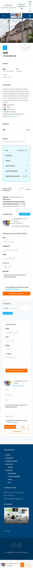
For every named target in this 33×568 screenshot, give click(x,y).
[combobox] (16, 267)
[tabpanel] (16, 516)
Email (4, 254)
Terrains (8, 455)
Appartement (12, 473)
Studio (10, 479)
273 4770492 (17, 223)
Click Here (23, 206)
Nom (4, 238)
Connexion (7, 531)
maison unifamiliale (14, 476)
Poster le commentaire (16, 370)
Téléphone (6, 246)
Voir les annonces (24, 214)
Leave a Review (8, 313)
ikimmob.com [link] (15, 116)
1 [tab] (12, 527)
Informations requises (16, 293)
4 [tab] (20, 527)
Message (6, 271)
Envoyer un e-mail (10, 427)
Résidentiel (9, 470)
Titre (7, 337)
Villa (9, 482)
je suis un (6, 263)
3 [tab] (17, 527)
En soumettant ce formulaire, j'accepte (17, 288)
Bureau (10, 467)
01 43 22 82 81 (15, 226)
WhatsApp (26, 226)
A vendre (5, 52)
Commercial (9, 464)
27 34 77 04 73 (8, 5)
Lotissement (9, 458)
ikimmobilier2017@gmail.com (8, 7)
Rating (8, 345)
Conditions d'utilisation (12, 289)
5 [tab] (23, 527)
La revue (8, 354)
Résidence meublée (11, 461)
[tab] (5, 48)
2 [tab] (15, 527)
